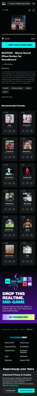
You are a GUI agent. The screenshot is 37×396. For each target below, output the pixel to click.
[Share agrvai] (27, 235)
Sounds (15, 329)
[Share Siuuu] (10, 131)
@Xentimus (8, 64)
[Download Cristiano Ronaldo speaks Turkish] (14, 209)
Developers (24, 356)
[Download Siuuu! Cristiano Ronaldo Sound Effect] (14, 261)
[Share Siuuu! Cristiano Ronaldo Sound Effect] (10, 261)
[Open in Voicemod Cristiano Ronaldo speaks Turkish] (5, 209)
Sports (22, 329)
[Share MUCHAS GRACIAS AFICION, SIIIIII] (10, 235)
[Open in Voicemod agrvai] (23, 235)
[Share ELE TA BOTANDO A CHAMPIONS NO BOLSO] (10, 183)
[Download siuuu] (31, 261)
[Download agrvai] (31, 235)
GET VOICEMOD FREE (18, 317)
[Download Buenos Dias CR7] (31, 157)
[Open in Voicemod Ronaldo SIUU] (23, 183)
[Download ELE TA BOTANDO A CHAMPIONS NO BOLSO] (14, 183)
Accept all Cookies (26, 390)
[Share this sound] (29, 10)
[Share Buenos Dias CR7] (27, 157)
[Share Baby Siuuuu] (27, 209)
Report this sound (7, 97)
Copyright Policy (10, 346)
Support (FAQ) (25, 360)
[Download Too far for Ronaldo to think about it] (31, 131)
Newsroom (8, 360)
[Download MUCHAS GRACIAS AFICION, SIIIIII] (14, 235)
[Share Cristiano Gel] (10, 157)
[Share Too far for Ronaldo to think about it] (27, 131)
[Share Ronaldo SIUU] (27, 183)
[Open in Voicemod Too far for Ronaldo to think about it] (23, 131)
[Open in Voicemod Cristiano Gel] (5, 157)
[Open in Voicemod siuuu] (23, 261)
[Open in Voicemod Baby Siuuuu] (23, 209)
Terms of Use (24, 342)
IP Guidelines (24, 346)
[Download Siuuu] (14, 131)
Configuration (11, 390)
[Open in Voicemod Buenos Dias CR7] (23, 157)
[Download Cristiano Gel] (14, 157)
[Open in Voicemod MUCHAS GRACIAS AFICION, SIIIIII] (5, 235)
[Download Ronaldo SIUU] (31, 183)
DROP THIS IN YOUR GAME (20, 45)
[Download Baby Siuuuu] (31, 209)
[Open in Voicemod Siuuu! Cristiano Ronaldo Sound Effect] (5, 261)
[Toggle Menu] (33, 3)
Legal (6, 356)
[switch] (3, 38)
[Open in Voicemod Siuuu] (5, 131)
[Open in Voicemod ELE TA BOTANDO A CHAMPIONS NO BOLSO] (5, 183)
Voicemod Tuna (6, 329)
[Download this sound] (33, 10)
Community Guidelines (24, 351)
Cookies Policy (13, 385)
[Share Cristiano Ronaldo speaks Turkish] (10, 209)
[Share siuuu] (27, 261)
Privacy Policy (9, 342)
